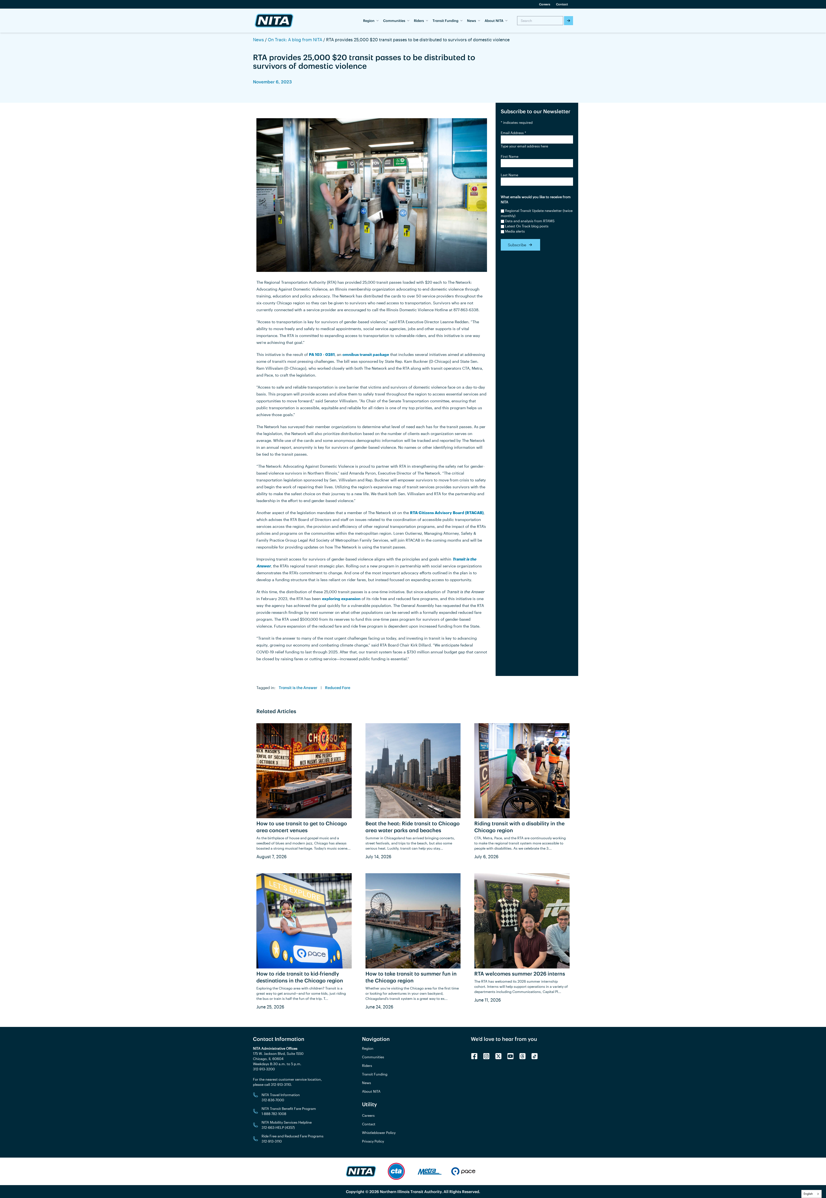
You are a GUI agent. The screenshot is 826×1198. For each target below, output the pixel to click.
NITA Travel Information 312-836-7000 (281, 1097)
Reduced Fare (337, 687)
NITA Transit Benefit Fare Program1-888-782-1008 (289, 1111)
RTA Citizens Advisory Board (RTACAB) (447, 512)
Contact (562, 4)
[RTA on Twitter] (498, 1056)
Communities (373, 1057)
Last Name (509, 175)
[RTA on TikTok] (534, 1056)
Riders (367, 1065)
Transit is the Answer (298, 687)
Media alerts (515, 231)
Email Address (513, 133)
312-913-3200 (264, 1069)
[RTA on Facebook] (474, 1056)
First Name (509, 156)
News (258, 39)
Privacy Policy (373, 1141)
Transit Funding (374, 1074)
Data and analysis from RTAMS (530, 221)
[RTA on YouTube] (510, 1056)
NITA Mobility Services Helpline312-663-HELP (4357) (287, 1124)
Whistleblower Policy (379, 1133)
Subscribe (517, 244)
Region (367, 1048)
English (808, 1193)
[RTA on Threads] (522, 1056)
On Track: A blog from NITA (295, 39)
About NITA (371, 1091)
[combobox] (811, 1194)
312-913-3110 (281, 1084)
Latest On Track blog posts (527, 226)
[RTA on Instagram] (486, 1056)
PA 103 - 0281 (322, 354)
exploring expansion (341, 598)
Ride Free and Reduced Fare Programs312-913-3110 (293, 1138)
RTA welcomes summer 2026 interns (519, 974)
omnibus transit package (365, 354)
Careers (544, 4)
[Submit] (568, 20)
